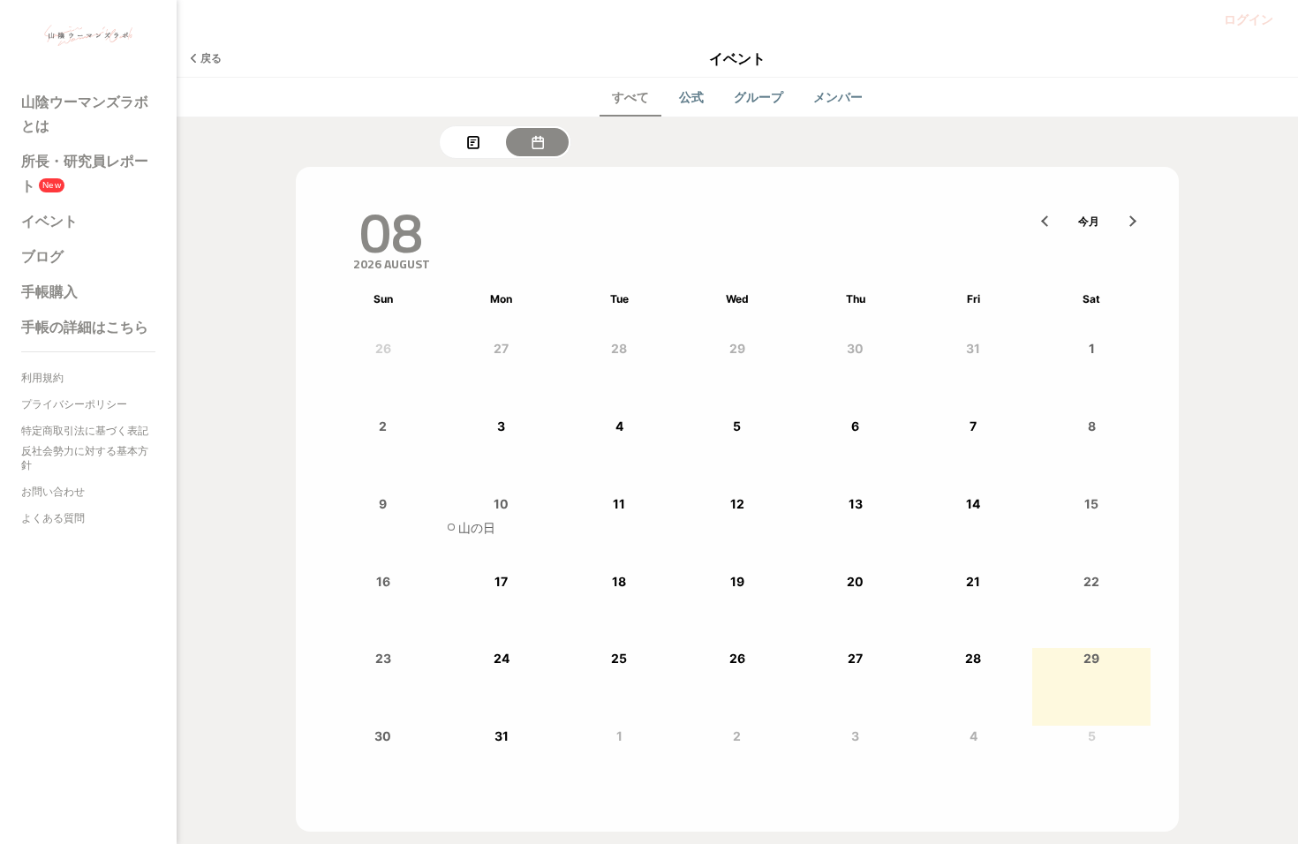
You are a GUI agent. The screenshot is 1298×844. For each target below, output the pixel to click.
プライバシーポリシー (74, 404)
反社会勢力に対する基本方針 (84, 457)
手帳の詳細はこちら (84, 326)
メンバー (838, 96)
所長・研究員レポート (84, 172)
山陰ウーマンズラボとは (84, 113)
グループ (758, 96)
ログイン (1248, 18)
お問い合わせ (53, 491)
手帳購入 (49, 291)
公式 (691, 96)
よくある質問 (53, 517)
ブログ (42, 256)
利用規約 (42, 377)
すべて (630, 96)
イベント (49, 221)
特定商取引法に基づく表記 (84, 430)
